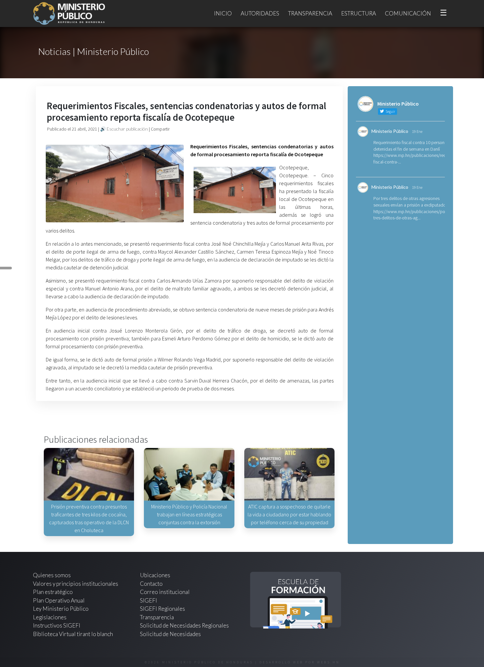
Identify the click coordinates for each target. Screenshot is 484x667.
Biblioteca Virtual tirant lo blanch (73, 633)
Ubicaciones (155, 575)
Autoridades (260, 13)
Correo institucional (165, 591)
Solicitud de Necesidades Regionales (184, 625)
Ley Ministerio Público (61, 608)
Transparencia (310, 13)
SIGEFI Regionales (162, 608)
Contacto (151, 583)
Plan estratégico (53, 591)
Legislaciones (50, 617)
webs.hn (328, 662)
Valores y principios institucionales (75, 583)
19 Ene (417, 131)
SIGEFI (148, 600)
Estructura (358, 13)
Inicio (223, 13)
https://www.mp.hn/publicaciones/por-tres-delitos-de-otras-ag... (410, 215)
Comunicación (408, 13)
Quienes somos (52, 575)
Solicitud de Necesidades (170, 633)
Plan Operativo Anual (59, 600)
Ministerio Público (389, 131)
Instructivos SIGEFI (56, 625)
